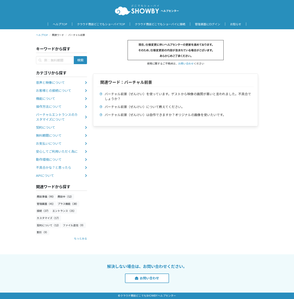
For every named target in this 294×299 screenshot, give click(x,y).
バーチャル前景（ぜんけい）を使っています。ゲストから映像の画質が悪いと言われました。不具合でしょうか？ (178, 96)
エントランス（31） (64, 210)
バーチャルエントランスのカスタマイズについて (57, 117)
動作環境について (49, 159)
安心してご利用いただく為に (57, 151)
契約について (45, 127)
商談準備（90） (46, 196)
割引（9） (43, 232)
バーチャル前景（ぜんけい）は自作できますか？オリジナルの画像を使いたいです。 (165, 115)
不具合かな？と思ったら (53, 167)
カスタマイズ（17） (48, 218)
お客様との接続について (53, 90)
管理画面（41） (46, 203)
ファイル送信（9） (74, 225)
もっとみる (80, 238)
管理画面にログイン (207, 24)
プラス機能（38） (68, 203)
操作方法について (49, 106)
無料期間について (49, 135)
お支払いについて (49, 143)
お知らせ (235, 24)
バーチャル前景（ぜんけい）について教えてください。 (144, 107)
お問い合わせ (186, 63)
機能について (45, 98)
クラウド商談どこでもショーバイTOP (101, 24)
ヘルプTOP (60, 24)
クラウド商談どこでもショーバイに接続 (160, 24)
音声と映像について (50, 82)
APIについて (45, 175)
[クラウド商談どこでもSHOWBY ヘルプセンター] (137, 9)
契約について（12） (48, 225)
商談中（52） (65, 196)
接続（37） (43, 210)
